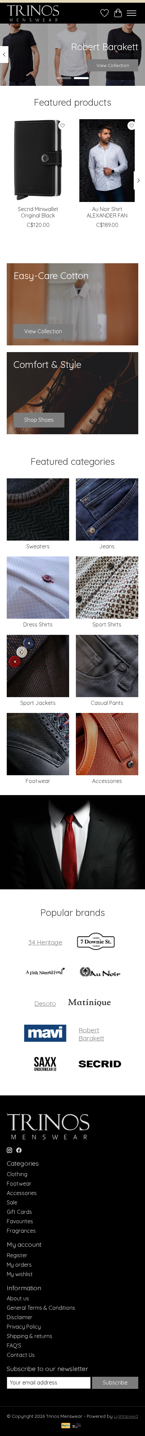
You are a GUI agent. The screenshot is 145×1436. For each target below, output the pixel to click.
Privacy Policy (24, 1326)
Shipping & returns (29, 1336)
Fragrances (21, 1230)
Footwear (38, 781)
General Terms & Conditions (41, 1307)
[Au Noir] (100, 972)
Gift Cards (19, 1211)
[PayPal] (65, 1426)
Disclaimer (19, 1317)
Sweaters (38, 546)
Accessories (107, 781)
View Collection (112, 65)
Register (17, 1255)
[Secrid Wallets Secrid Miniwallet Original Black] (38, 160)
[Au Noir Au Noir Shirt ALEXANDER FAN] (107, 160)
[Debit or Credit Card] (76, 1426)
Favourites (20, 1221)
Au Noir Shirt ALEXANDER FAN (107, 212)
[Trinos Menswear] (33, 13)
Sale (12, 1202)
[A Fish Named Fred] (45, 972)
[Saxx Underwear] (45, 1064)
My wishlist (20, 1274)
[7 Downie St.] (95, 942)
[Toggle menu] (131, 13)
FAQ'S (14, 1345)
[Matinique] (89, 1003)
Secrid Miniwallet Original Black (38, 212)
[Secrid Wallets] (100, 1064)
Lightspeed (126, 1416)
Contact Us (21, 1355)
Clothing (17, 1174)
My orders (19, 1264)
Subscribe (115, 1382)
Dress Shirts (38, 624)
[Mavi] (45, 1034)
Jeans (107, 546)
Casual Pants (107, 702)
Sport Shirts (106, 624)
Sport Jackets (38, 702)
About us (18, 1298)
